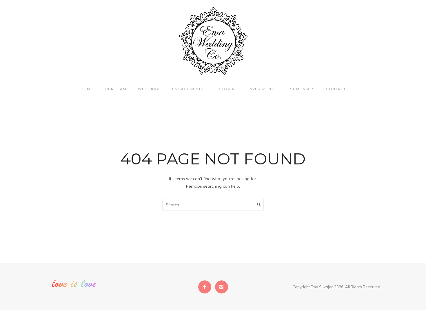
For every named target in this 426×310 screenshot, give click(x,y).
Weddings (149, 89)
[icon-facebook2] (206, 286)
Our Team (115, 89)
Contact (336, 89)
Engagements (187, 89)
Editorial (226, 89)
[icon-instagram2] (221, 286)
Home (87, 89)
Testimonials (299, 89)
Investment (261, 89)
